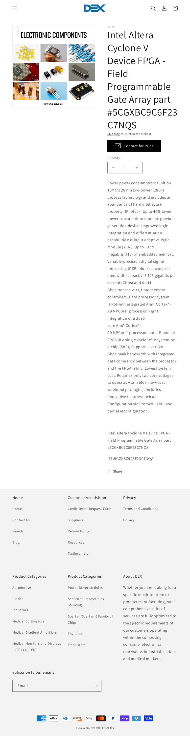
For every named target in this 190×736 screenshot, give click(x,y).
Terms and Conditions (140, 508)
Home (17, 508)
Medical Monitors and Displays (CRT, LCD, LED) (36, 646)
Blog (16, 542)
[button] (14, 8)
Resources (76, 542)
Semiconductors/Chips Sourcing (86, 601)
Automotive (21, 587)
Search (17, 531)
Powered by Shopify (102, 727)
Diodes (18, 598)
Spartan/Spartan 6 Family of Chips (90, 619)
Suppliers (75, 520)
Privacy (128, 520)
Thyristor (75, 633)
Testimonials (78, 553)
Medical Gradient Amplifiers (34, 632)
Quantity (113, 158)
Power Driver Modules (85, 587)
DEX (87, 727)
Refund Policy (79, 531)
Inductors (20, 610)
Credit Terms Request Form (90, 508)
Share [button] (117, 471)
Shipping (113, 134)
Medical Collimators (28, 621)
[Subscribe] (95, 686)
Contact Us (21, 520)
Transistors (77, 644)
